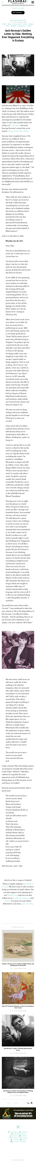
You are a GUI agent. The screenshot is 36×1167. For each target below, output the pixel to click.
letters (29, 26)
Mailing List (12, 895)
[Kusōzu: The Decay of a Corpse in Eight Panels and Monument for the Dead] (18, 946)
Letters (25, 24)
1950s (4, 24)
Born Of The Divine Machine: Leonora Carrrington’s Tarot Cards (18, 1007)
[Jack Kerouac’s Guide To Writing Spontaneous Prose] (18, 1031)
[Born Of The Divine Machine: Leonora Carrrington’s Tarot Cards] (18, 988)
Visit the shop (17, 12)
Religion (31, 24)
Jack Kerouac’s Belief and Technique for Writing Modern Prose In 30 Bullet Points (18, 1091)
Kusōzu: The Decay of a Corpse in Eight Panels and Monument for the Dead (18, 964)
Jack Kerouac (21, 26)
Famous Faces (17, 24)
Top (28, 1103)
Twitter (7, 901)
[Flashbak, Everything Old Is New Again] (18, 2)
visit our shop (27, 904)
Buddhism (13, 26)
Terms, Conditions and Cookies (18, 1137)
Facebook (17, 898)
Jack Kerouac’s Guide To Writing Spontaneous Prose (18, 1049)
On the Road (15, 125)
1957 (7, 26)
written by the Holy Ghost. (18, 131)
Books (9, 24)
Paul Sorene (13, 20)
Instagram (25, 898)
